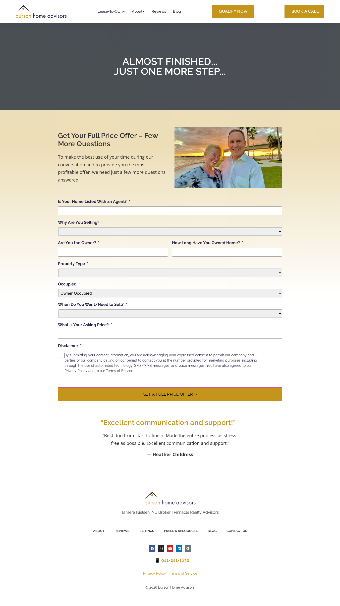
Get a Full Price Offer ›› (170, 394)
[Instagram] (161, 548)
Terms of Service (183, 573)
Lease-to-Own (110, 11)
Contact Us (237, 531)
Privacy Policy (154, 573)
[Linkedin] (179, 548)
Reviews (159, 11)
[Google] (188, 548)
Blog (177, 11)
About (137, 11)
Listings (146, 531)
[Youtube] (170, 548)
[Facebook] (152, 548)
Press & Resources (181, 531)
